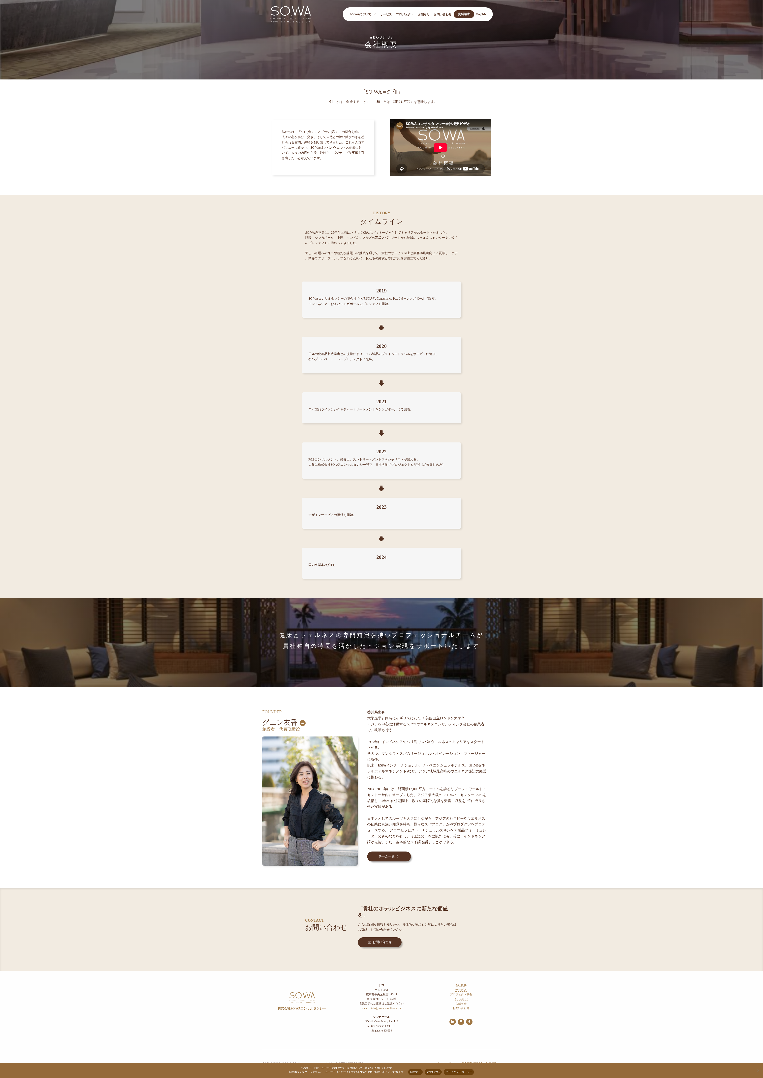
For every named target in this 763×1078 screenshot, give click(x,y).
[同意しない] (758, 1070)
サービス (386, 14)
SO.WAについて (360, 14)
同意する (415, 1071)
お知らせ (424, 14)
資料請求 (464, 14)
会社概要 (461, 985)
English (481, 14)
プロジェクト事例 (461, 994)
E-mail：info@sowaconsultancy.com (381, 1008)
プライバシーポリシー (459, 1071)
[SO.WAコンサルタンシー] (290, 13)
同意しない (433, 1071)
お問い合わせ (443, 14)
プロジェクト (405, 14)
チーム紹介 (461, 999)
